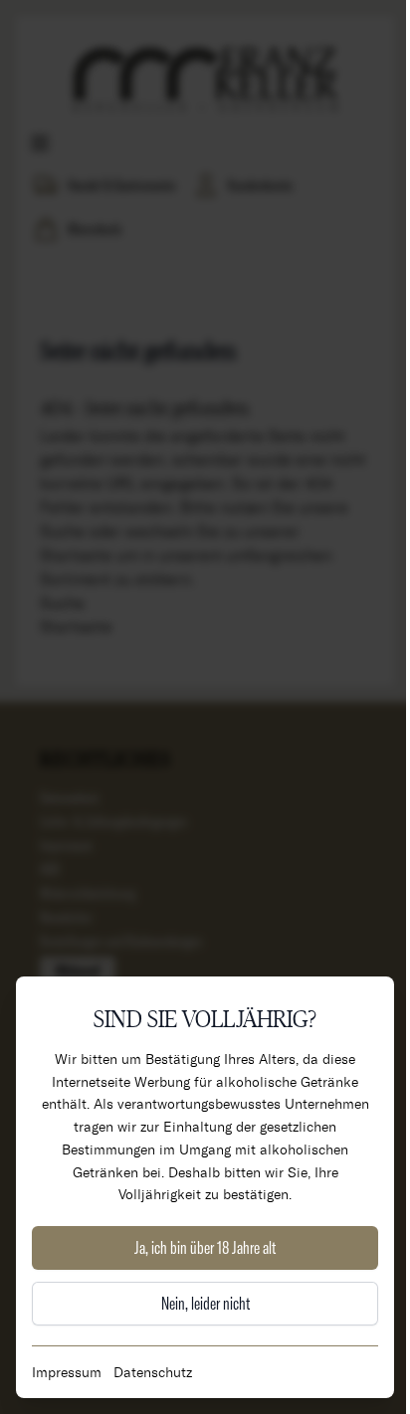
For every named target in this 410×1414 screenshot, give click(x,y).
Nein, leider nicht (205, 1303)
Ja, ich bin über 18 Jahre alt (205, 1247)
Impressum (67, 1371)
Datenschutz (152, 1371)
